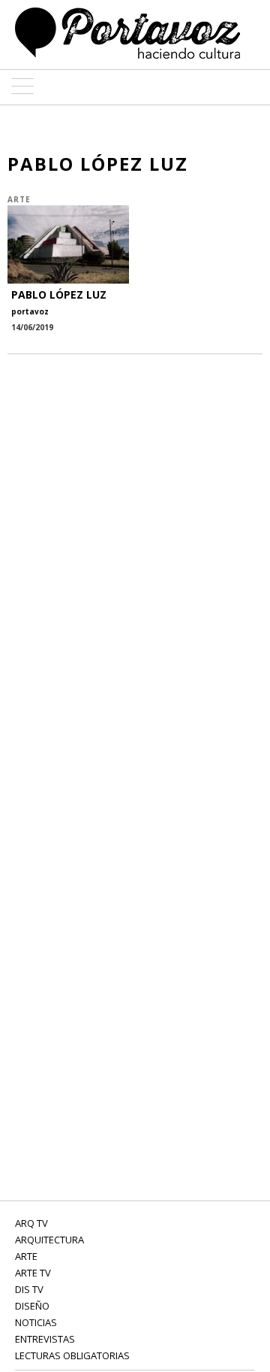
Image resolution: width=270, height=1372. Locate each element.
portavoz (30, 311)
